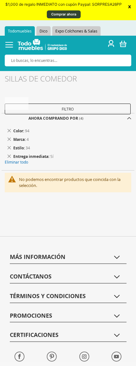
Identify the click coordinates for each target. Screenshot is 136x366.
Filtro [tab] (68, 108)
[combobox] (68, 60)
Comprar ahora (63, 14)
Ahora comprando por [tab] (53, 118)
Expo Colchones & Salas (76, 30)
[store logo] (42, 46)
